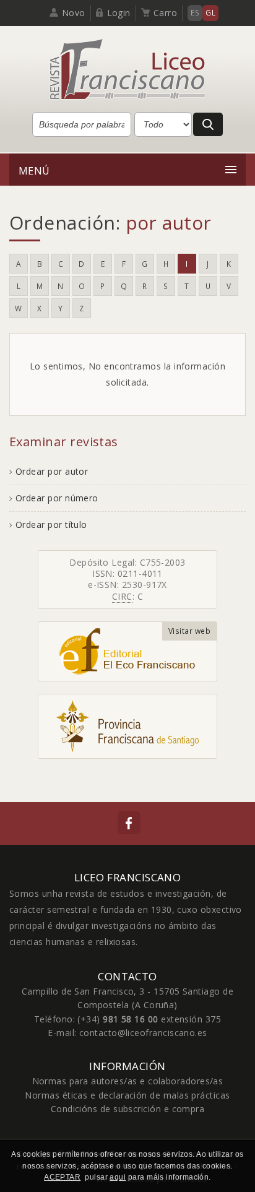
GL (210, 12)
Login (119, 13)
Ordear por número (56, 498)
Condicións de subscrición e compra (128, 1109)
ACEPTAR (62, 1177)
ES (195, 12)
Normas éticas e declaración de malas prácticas (127, 1095)
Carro (165, 13)
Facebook (129, 822)
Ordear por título (51, 524)
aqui (118, 1177)
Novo (73, 13)
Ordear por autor (51, 471)
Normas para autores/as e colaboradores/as (127, 1081)
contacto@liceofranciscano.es (143, 1033)
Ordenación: (110, 222)
